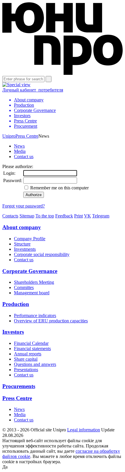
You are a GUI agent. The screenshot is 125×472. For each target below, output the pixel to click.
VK (87, 215)
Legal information (83, 429)
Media (20, 151)
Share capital (26, 359)
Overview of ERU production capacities (51, 320)
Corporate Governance (29, 271)
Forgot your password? (23, 205)
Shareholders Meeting (34, 282)
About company (21, 227)
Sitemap (26, 215)
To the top (44, 215)
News (19, 145)
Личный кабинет (32, 89)
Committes (24, 287)
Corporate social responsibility (41, 254)
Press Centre (26, 136)
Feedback (64, 215)
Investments (25, 249)
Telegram (100, 215)
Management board (31, 292)
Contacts (10, 215)
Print (78, 215)
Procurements (18, 386)
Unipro (8, 136)
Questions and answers (35, 364)
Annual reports (27, 353)
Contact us (23, 156)
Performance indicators (35, 315)
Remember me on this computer (59, 187)
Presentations (26, 369)
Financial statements (32, 348)
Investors (13, 332)
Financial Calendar (31, 343)
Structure (22, 243)
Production (15, 304)
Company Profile (29, 238)
